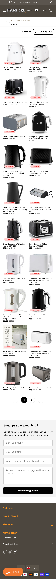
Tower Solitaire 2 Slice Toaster (15, 102)
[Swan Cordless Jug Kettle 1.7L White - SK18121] (41, 88)
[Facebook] (5, 551)
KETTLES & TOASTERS (20, 20)
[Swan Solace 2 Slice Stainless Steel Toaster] (15, 337)
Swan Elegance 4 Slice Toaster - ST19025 (38, 245)
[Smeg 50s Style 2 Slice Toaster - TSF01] (41, 53)
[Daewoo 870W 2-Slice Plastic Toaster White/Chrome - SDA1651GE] (41, 264)
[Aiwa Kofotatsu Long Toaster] (41, 373)
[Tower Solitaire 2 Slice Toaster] (15, 88)
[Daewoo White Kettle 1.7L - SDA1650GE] (15, 264)
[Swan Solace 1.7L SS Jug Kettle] (41, 300)
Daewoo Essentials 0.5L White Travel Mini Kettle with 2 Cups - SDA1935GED (14, 317)
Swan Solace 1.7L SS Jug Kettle (39, 316)
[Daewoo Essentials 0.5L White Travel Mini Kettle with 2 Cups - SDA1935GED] (15, 300)
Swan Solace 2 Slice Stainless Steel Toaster (14, 352)
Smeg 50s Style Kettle (12, 68)
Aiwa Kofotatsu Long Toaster (41, 388)
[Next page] (41, 400)
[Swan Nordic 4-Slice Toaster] (15, 122)
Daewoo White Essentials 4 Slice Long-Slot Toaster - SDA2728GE (40, 353)
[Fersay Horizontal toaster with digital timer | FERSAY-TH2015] (41, 193)
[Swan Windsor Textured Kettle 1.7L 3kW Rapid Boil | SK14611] (15, 157)
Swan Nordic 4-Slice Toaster (14, 137)
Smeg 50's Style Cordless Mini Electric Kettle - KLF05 (40, 138)
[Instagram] (10, 551)
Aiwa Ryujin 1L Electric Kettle (14, 388)
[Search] (23, 10)
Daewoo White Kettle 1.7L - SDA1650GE (14, 279)
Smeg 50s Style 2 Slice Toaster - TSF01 (38, 69)
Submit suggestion (28, 490)
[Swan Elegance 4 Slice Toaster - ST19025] (41, 230)
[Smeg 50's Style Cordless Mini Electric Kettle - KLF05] (41, 122)
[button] (4, 11)
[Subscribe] (52, 544)
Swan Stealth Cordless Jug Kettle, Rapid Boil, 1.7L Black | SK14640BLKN (15, 209)
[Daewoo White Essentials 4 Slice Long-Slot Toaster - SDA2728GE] (41, 337)
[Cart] (50, 10)
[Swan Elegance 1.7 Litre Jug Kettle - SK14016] (15, 230)
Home (5, 22)
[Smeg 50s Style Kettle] (15, 53)
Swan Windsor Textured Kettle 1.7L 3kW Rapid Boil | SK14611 (14, 173)
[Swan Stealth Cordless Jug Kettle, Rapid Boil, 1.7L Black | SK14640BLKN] (15, 193)
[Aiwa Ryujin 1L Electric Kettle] (15, 373)
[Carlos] (6, 10)
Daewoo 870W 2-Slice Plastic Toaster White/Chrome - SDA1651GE (40, 280)
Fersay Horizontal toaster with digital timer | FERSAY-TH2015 (40, 209)
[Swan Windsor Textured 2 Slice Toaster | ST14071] (41, 157)
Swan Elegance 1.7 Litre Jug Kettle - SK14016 (14, 245)
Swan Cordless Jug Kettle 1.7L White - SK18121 (39, 103)
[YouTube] (15, 551)
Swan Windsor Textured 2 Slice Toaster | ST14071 (39, 172)
